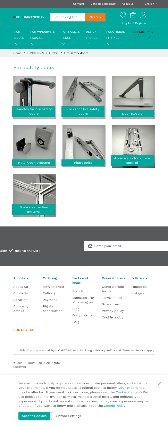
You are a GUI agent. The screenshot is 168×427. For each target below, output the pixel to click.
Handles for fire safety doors (34, 111)
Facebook (139, 287)
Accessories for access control (132, 160)
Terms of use (112, 298)
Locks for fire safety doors (83, 111)
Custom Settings (67, 416)
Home (18, 53)
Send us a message (103, 3)
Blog (75, 309)
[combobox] (67, 17)
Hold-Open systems (34, 163)
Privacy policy (113, 311)
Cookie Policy (126, 392)
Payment (50, 300)
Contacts (79, 3)
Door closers (132, 113)
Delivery (49, 293)
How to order (54, 287)
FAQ (75, 322)
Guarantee (110, 304)
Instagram (139, 293)
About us (128, 3)
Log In (127, 23)
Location (20, 300)
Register (140, 23)
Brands (77, 291)
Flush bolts (83, 163)
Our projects (82, 315)
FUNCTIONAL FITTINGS (43, 53)
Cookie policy (112, 317)
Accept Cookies (34, 416)
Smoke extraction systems (34, 209)
